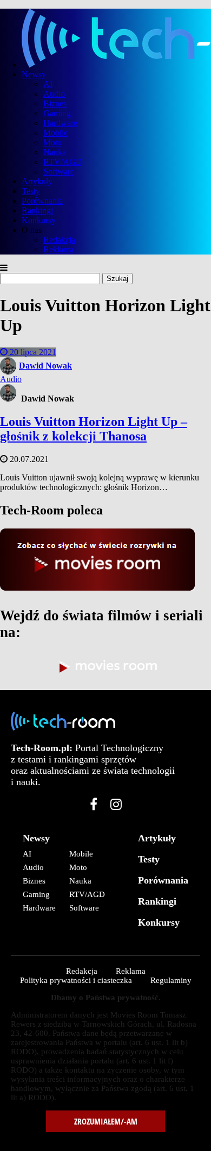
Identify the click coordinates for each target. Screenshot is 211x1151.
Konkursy (39, 220)
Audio (54, 93)
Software (58, 171)
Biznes (55, 103)
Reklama (58, 249)
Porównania (42, 200)
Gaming (57, 113)
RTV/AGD (62, 161)
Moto (52, 142)
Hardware (60, 123)
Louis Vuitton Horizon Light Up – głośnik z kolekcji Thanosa (93, 428)
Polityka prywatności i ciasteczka (76, 980)
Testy (31, 191)
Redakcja (59, 239)
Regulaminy (171, 980)
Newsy (34, 74)
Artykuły (37, 181)
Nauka (54, 152)
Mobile (55, 132)
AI (47, 84)
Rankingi (37, 210)
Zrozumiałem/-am (105, 1121)
